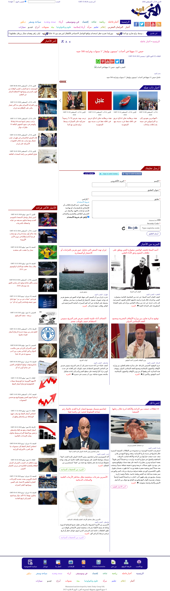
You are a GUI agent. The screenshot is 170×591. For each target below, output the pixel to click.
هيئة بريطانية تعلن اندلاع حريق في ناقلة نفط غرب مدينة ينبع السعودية (99, 121)
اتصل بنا (58, 566)
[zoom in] (62, 41)
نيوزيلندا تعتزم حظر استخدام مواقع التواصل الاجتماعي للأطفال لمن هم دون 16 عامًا (89, 33)
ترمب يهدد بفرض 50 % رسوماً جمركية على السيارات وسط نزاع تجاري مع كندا (74, 121)
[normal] (66, 41)
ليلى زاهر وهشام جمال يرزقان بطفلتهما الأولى (30, 33)
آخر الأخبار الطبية (119, 487)
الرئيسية (156, 41)
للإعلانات (71, 566)
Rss (83, 566)
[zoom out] (69, 41)
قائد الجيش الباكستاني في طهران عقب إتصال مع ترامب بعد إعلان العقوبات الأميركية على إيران (23, 141)
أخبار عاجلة (145, 41)
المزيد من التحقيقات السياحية (72, 469)
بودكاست (139, 566)
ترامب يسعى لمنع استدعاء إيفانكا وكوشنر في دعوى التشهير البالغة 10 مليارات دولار (23, 124)
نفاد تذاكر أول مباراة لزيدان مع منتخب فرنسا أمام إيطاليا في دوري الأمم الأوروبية (23, 236)
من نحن (114, 566)
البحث (58, 2)
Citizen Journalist (98, 566)
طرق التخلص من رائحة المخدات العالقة (23, 154)
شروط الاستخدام (83, 202)
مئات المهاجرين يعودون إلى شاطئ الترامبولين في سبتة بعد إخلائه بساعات (150, 121)
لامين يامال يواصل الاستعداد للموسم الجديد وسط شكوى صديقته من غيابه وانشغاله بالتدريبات (23, 220)
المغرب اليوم (20, 2)
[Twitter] (109, 175)
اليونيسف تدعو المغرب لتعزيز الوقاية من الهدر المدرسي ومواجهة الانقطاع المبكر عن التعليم (22, 92)
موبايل (45, 566)
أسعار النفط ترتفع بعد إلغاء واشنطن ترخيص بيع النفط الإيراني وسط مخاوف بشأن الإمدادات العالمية (23, 433)
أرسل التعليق (153, 234)
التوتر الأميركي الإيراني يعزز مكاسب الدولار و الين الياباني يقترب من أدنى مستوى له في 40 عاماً (23, 351)
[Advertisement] (69, 12)
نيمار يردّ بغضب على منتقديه (23, 250)
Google (10, 2)
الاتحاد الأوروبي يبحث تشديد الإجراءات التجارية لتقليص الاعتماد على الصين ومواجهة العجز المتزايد (23, 482)
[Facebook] (132, 175)
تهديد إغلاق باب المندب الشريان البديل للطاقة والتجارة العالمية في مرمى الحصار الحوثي (23, 466)
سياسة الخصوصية (30, 566)
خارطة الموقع (126, 566)
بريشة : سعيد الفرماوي (23, 315)
